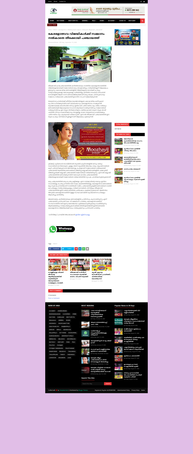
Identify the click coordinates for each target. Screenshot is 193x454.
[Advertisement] (130, 79)
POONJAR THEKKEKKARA (56, 348)
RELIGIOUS (62, 351)
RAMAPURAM (53, 351)
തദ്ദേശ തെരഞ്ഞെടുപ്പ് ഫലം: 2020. (99, 323)
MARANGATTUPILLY (67, 336)
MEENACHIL (52, 339)
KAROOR (51, 330)
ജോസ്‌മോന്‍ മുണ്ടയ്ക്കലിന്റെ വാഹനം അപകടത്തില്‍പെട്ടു (133, 141)
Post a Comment (54, 298)
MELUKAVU (61, 339)
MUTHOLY (52, 342)
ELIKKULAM (60, 317)
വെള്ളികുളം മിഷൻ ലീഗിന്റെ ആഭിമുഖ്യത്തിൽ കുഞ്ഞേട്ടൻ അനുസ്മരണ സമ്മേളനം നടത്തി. (56, 278)
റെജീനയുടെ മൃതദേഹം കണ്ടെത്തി (132, 330)
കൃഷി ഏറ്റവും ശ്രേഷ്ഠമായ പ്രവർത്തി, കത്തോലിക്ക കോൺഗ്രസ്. (101, 276)
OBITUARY (61, 342)
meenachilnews (54, 42)
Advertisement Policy (123, 390)
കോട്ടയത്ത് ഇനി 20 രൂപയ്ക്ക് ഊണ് (101, 342)
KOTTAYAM (63, 333)
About (55, 1)
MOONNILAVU (71, 339)
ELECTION (52, 317)
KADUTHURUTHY (54, 326)
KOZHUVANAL (72, 333)
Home (50, 1)
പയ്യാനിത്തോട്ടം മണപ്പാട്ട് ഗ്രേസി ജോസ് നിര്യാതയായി (134, 348)
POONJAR (60, 345)
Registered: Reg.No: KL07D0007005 (105, 390)
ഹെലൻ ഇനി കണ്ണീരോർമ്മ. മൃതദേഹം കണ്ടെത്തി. (100, 350)
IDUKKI (68, 320)
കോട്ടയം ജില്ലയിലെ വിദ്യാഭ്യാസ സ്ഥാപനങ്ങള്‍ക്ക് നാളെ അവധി (134, 321)
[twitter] (144, 2)
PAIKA (68, 342)
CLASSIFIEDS (66, 314)
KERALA (59, 330)
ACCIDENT (52, 311)
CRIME (74, 314)
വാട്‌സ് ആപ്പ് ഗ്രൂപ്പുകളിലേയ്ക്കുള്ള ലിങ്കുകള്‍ (99, 333)
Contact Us (62, 1)
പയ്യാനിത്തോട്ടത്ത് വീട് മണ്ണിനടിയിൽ (132, 312)
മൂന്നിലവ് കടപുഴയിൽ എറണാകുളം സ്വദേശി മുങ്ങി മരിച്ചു (134, 179)
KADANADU (52, 323)
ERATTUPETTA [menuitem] (73, 21)
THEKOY (55, 30)
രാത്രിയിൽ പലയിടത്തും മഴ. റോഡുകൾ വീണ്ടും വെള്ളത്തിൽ (134, 339)
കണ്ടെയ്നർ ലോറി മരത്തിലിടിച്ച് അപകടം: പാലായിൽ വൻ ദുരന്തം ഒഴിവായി (132, 160)
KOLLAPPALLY (53, 333)
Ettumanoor (52, 320)
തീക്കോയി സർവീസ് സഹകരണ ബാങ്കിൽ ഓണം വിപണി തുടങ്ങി (79, 275)
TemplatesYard (64, 390)
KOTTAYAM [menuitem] (60, 21)
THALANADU (71, 351)
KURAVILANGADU (54, 336)
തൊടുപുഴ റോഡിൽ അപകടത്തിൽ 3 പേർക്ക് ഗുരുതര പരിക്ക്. (133, 375)
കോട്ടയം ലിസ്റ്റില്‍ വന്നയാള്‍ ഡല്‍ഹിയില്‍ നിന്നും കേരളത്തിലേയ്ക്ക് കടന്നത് (100, 369)
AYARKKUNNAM (62, 311)
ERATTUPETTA (70, 317)
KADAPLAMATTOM (64, 323)
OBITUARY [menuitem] (131, 21)
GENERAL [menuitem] (85, 21)
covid (69, 358)
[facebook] (141, 2)
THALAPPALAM (53, 354)
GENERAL (61, 320)
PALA (73, 342)
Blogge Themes (83, 390)
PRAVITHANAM (70, 348)
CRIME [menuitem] (102, 21)
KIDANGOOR (67, 330)
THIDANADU (71, 354)
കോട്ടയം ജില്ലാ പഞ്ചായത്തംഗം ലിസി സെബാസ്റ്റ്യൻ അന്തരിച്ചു (99, 360)
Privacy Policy (135, 390)
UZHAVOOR (52, 358)
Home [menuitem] (52, 21)
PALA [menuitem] (93, 21)
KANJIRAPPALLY (66, 326)
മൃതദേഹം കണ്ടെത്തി (132, 356)
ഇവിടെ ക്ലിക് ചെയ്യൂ (82, 215)
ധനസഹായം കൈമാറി (132, 169)
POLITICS (52, 345)
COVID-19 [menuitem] (122, 21)
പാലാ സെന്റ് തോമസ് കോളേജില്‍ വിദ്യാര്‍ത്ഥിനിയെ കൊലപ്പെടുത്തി (98, 313)
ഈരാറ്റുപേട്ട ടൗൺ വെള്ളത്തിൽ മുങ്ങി (131, 365)
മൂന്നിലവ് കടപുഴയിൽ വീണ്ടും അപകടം (132, 150)
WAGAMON (62, 358)
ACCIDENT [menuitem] (111, 21)
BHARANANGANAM (54, 314)
